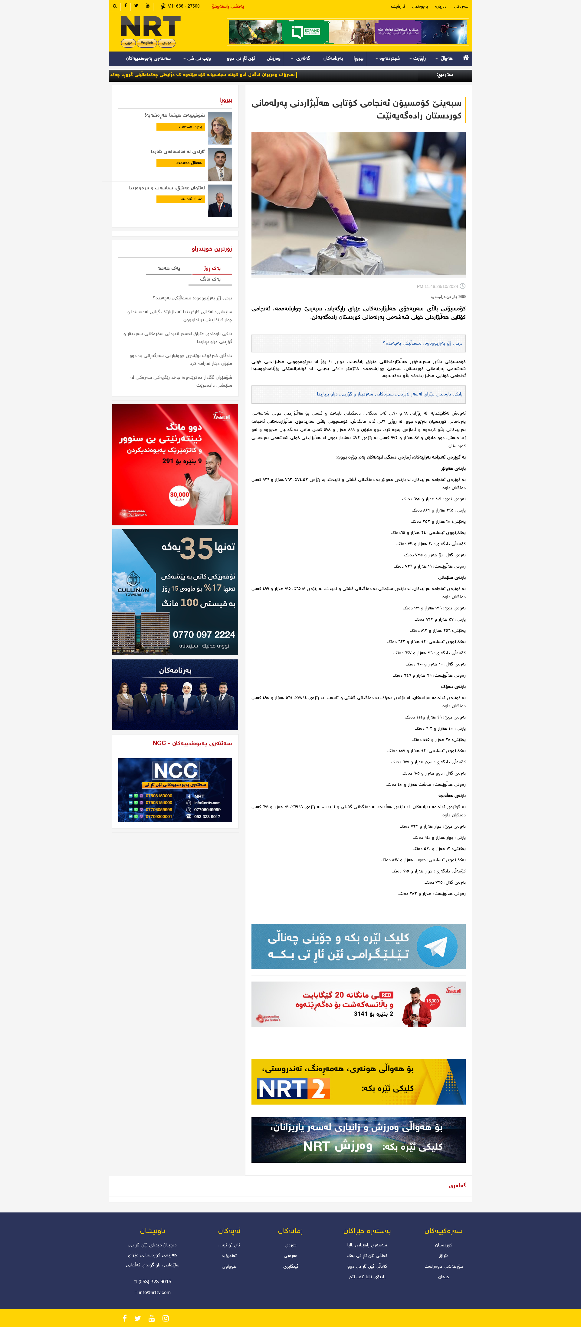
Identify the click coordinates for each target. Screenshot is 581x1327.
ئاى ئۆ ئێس (229, 1245)
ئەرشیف (398, 7)
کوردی (167, 43)
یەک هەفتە (168, 268)
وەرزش (274, 58)
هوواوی (229, 1266)
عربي (128, 43)
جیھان (443, 1277)
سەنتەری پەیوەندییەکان (148, 58)
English (147, 43)
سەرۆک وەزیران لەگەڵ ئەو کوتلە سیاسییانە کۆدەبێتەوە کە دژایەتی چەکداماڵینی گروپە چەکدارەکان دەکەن (238, 75)
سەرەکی (461, 7)
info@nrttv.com (155, 1293)
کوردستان (443, 1245)
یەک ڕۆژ (212, 268)
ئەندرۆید (229, 1256)
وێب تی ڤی (198, 58)
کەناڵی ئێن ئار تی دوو (367, 1266)
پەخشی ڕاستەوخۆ (228, 6)
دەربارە (441, 7)
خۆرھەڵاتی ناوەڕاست (444, 1266)
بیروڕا (358, 58)
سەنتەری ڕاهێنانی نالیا (367, 1245)
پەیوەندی (420, 7)
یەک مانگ (210, 279)
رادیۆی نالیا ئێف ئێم (367, 1277)
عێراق (443, 1256)
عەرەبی (290, 1256)
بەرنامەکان (333, 58)
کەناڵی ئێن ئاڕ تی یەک (367, 1256)
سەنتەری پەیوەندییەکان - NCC (192, 743)
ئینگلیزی (290, 1266)
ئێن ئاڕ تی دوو (241, 58)
